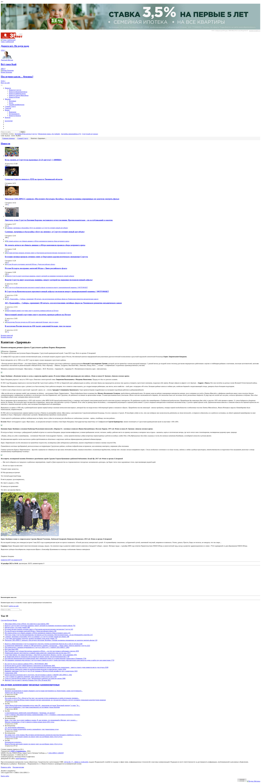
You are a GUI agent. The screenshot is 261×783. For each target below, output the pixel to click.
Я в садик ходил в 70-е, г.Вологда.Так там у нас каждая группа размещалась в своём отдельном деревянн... (42, 698)
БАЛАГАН (9, 121)
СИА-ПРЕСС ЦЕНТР (56, 753)
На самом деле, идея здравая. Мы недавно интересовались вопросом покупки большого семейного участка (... (43, 735)
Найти (23, 132)
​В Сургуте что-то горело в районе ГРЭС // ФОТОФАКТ (26, 664)
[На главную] (13, 38)
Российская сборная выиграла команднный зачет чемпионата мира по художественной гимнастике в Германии (45, 658)
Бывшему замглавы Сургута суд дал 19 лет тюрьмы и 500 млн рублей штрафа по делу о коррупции (41, 671)
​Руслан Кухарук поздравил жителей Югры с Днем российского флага (36, 268)
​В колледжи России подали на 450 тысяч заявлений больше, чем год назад (38, 326)
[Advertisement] (62, 580)
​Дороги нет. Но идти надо (14, 692)
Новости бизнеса (15, 115)
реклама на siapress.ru (254, 30)
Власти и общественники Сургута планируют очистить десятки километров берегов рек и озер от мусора (43, 644)
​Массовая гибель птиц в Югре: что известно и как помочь (27, 624)
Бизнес (7, 110)
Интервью (12, 101)
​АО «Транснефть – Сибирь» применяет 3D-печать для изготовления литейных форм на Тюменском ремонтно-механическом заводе (63, 303)
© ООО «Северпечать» (17, 751)
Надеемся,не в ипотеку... (13, 742)
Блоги (11, 103)
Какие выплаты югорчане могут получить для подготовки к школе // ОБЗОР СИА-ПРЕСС (38, 675)
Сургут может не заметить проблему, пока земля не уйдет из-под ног (30, 676)
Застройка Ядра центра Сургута (26, 134)
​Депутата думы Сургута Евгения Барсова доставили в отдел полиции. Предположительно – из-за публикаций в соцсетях (59, 220)
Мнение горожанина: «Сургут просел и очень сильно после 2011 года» (29, 722)
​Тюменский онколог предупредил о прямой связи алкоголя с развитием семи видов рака (37, 653)
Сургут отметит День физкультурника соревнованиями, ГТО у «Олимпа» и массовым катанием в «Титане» (42, 714)
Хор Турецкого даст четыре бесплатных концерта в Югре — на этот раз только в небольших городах (42, 651)
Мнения (8, 99)
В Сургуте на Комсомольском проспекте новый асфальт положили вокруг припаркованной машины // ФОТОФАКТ (57, 291)
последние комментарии (14, 684)
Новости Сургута (15, 90)
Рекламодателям (18, 767)
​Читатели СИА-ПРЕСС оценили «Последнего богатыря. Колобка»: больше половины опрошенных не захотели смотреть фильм (62, 199)
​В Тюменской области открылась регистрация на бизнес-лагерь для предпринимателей (37, 656)
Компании (12, 112)
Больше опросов (6, 337)
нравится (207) (6, 560)
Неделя (9, 620)
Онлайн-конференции (16, 104)
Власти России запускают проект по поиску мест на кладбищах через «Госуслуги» (34, 737)
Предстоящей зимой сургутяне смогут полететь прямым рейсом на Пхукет (38, 315)
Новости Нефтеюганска (17, 93)
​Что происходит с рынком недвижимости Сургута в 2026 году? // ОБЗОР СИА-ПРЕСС (37, 647)
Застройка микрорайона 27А (71, 134)
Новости (8, 88)
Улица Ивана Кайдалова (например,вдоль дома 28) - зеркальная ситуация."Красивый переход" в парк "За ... (42, 705)
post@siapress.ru (21, 758)
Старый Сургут (10, 106)
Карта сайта (5, 776)
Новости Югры (14, 97)
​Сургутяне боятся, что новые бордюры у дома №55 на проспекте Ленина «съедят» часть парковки (41, 655)
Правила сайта (6, 767)
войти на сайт (14, 606)
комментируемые (50, 684)
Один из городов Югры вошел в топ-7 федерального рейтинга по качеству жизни (35, 678)
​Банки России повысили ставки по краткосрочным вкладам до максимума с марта (35, 669)
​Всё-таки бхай (11, 649)
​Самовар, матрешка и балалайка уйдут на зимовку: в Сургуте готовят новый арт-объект (45, 232)
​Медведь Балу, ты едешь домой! (17, 627)
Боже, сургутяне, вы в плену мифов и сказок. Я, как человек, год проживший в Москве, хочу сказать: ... (41, 720)
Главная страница (8, 138)
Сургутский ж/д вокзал (90, 134)
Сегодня (4, 620)
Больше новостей (7, 335)
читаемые (34, 684)
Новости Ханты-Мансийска (18, 95)
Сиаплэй (8, 108)
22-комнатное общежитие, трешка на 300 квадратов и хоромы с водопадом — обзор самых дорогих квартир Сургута (47, 645)
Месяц (14, 620)
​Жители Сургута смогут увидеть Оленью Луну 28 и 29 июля (28, 680)
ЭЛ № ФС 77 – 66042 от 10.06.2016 (76, 762)
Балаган (7, 117)
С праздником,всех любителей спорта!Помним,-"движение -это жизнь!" (30, 713)
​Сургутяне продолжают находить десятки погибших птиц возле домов (31, 638)
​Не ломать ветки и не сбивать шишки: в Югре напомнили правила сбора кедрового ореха (45, 245)
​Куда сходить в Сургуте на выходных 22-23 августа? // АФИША (33, 160)
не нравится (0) (16, 560)
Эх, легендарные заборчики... (15, 727)
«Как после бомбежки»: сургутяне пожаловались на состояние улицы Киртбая (32, 707)
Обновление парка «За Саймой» (49, 134)
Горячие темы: (7, 134)
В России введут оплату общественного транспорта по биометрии (30, 665)
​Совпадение (11, 673)
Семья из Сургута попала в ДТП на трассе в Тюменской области (33, 179)
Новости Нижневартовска (18, 92)
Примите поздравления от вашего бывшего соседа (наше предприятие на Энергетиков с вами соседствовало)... (43, 691)
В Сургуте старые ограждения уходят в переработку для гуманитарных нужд (32, 729)
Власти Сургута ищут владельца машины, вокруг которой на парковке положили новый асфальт (49, 280)
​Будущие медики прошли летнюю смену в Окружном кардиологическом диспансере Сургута (46, 257)
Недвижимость (14, 114)
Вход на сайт (5, 83)
